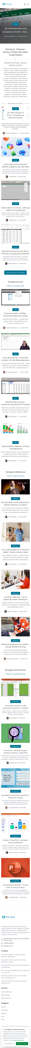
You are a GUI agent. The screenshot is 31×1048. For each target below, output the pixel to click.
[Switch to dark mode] (24, 4)
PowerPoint (15, 701)
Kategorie (5, 1003)
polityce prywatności (19, 1040)
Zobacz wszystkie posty (15, 286)
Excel (15, 24)
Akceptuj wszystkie (22, 1043)
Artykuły (4, 951)
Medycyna (15, 498)
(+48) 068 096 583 (8, 943)
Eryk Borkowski (5, 995)
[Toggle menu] (28, 4)
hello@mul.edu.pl (8, 946)
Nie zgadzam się (9, 1043)
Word (2, 1019)
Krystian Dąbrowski (6, 992)
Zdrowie (3, 1007)
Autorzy (4, 988)
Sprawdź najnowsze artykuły (15, 272)
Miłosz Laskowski (6, 998)
